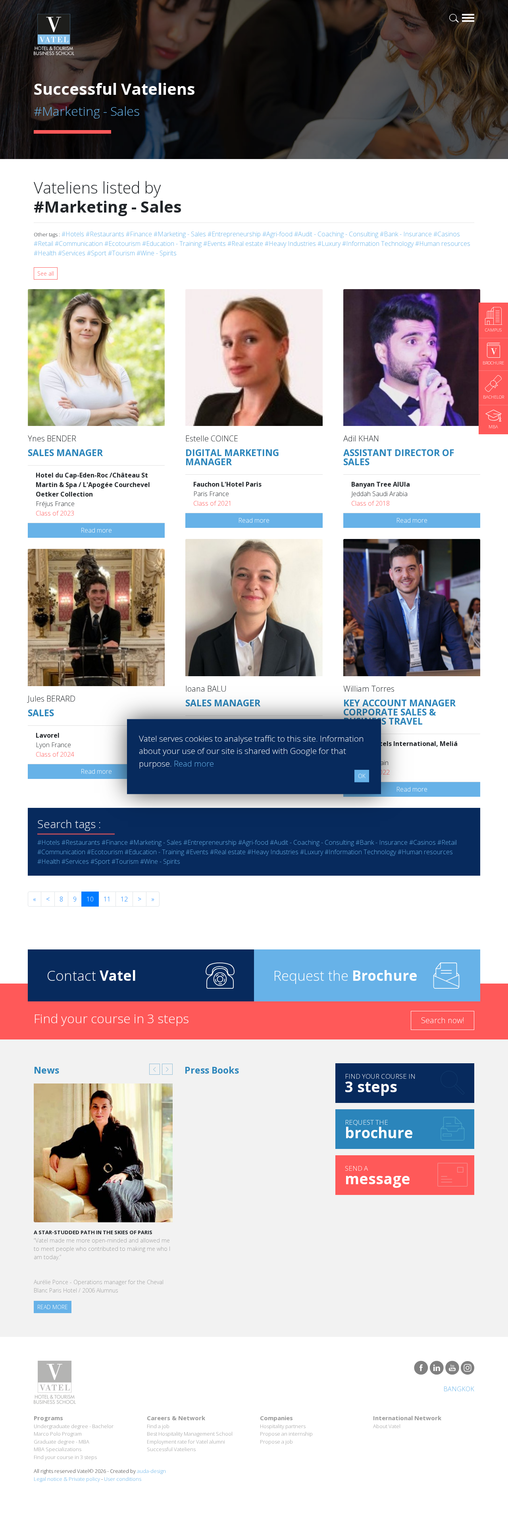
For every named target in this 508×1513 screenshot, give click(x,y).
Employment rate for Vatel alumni (186, 1441)
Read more (96, 530)
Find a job (158, 1426)
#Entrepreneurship (234, 234)
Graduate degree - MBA (61, 1441)
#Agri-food (277, 234)
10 (90, 899)
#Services (71, 253)
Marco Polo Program (58, 1433)
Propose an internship (286, 1433)
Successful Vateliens (171, 1449)
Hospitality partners (283, 1426)
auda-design (151, 1471)
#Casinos (446, 234)
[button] (154, 1069)
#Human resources (442, 243)
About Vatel (386, 1426)
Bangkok (458, 1389)
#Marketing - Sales (180, 234)
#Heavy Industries (290, 243)
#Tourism (121, 253)
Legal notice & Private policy (67, 1478)
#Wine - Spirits (157, 253)
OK (362, 776)
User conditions (122, 1478)
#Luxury (329, 243)
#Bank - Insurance (406, 234)
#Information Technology (378, 243)
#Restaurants (105, 234)
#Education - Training (172, 243)
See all (45, 273)
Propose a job (276, 1441)
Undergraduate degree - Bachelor (74, 1426)
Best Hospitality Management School (190, 1433)
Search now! (442, 1020)
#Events (214, 243)
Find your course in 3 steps (65, 1457)
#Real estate (245, 243)
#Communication (79, 243)
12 (124, 899)
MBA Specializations (57, 1449)
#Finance (139, 234)
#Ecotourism (122, 243)
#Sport (96, 253)
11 (107, 899)
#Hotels (73, 234)
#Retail (43, 243)
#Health (45, 253)
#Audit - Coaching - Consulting (336, 234)
